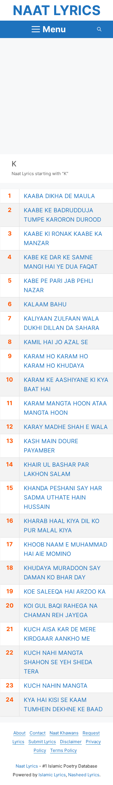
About (19, 733)
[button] (99, 29)
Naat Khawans (64, 733)
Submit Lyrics (42, 741)
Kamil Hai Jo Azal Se (56, 342)
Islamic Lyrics (52, 774)
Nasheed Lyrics (83, 774)
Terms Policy (63, 750)
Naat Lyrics (57, 10)
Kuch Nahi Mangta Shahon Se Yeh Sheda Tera (58, 662)
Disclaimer (71, 741)
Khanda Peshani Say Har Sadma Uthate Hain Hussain (63, 497)
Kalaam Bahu (45, 304)
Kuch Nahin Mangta (56, 685)
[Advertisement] (56, 96)
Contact (37, 733)
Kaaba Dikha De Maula (59, 196)
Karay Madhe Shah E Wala (66, 426)
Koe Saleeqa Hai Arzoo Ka (65, 591)
